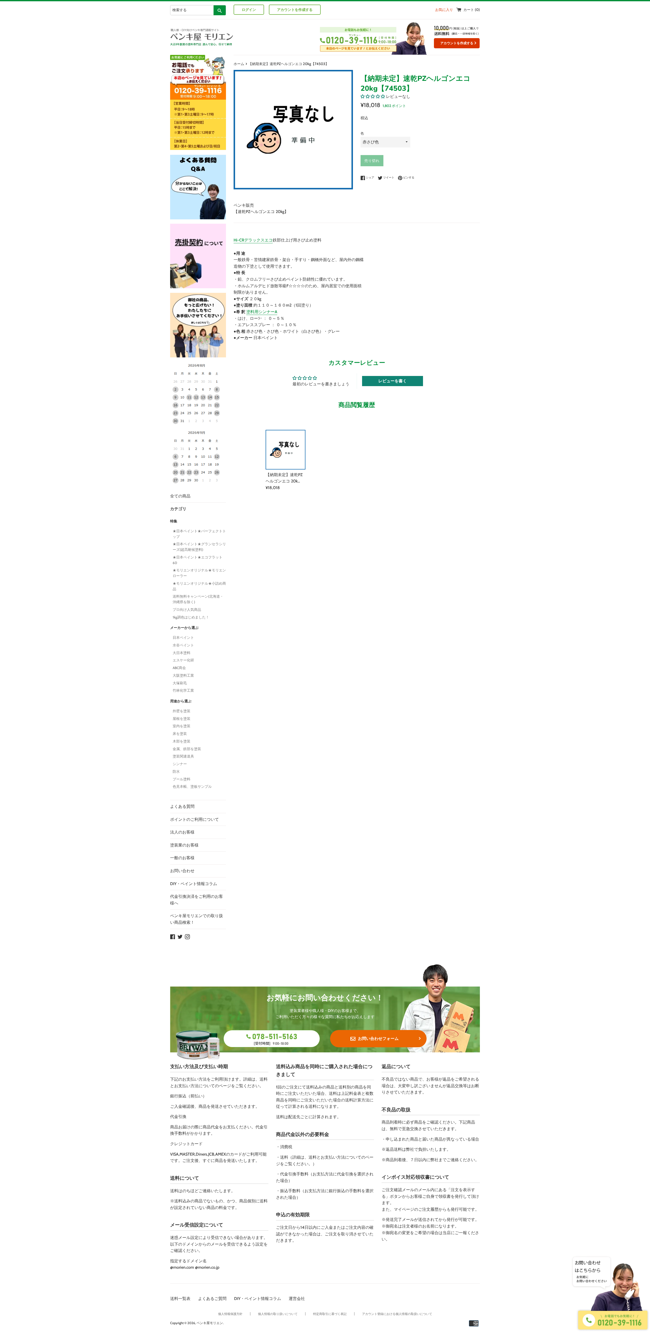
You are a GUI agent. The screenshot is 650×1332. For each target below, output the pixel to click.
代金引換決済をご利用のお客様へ (196, 899)
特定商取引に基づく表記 (330, 1314)
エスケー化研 (183, 660)
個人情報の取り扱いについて (278, 1314)
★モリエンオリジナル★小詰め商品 (199, 586)
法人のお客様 (182, 832)
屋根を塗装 (181, 719)
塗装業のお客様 (184, 845)
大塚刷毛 (180, 683)
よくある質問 (182, 806)
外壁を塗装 (181, 711)
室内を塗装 (181, 726)
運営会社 (297, 1298)
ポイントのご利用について (194, 819)
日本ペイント (183, 637)
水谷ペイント (183, 645)
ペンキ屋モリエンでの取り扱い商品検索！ (196, 919)
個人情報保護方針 (230, 1314)
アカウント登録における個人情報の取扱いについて (397, 1314)
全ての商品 (180, 496)
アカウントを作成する (295, 9)
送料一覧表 (180, 1298)
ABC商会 (179, 668)
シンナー (180, 764)
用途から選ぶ (180, 701)
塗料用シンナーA (261, 311)
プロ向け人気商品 (187, 610)
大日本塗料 (181, 653)
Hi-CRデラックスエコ (253, 240)
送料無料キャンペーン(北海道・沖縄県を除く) (198, 599)
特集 (173, 521)
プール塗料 (181, 779)
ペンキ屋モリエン (210, 1323)
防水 (176, 771)
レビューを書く (392, 381)
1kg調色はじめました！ (191, 617)
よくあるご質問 (212, 1298)
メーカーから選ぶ (184, 628)
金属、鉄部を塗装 (187, 749)
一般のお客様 (182, 857)
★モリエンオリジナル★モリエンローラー (199, 573)
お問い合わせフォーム (378, 1038)
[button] (373, 96)
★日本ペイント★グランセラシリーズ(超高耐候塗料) (199, 547)
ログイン (249, 9)
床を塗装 (180, 734)
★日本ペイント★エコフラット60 (197, 560)
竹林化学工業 (183, 690)
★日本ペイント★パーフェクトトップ (199, 534)
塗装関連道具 (183, 756)
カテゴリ (178, 508)
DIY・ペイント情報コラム (193, 883)
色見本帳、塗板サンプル (192, 786)
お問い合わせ (182, 870)
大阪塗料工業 (183, 675)
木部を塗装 (181, 741)
